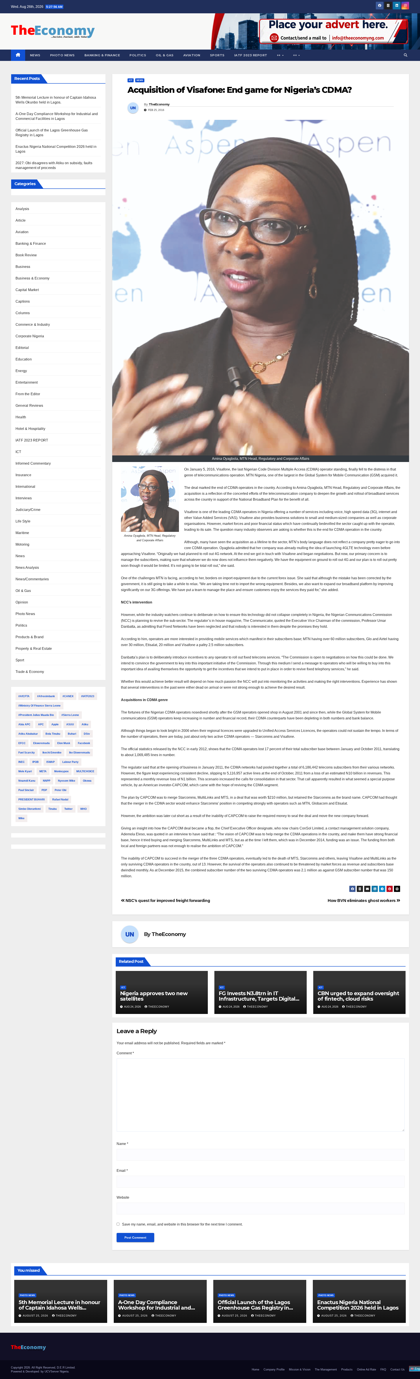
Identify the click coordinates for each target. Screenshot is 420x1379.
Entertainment (27, 382)
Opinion (22, 602)
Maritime (22, 533)
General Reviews (29, 405)
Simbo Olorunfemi (29, 808)
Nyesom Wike (66, 780)
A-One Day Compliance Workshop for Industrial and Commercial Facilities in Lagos (156, 1307)
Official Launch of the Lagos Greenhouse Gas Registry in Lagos (254, 1307)
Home (255, 1369)
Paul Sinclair (26, 790)
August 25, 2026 (36, 1315)
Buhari (72, 733)
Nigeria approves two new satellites (153, 996)
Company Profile (274, 1369)
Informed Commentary (33, 463)
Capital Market (27, 290)
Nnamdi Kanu (26, 780)
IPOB (35, 762)
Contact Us (397, 1369)
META (43, 771)
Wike (21, 818)
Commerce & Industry (33, 324)
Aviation (191, 55)
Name (122, 1144)
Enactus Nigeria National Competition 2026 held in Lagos (357, 1305)
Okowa (87, 780)
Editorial (22, 348)
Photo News (62, 55)
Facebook (84, 743)
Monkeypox (61, 771)
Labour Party (70, 762)
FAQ (383, 1369)
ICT (18, 452)
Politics (138, 55)
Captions (23, 301)
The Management (326, 1369)
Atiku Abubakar (28, 733)
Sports (217, 55)
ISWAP (50, 762)
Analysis (22, 209)
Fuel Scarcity (26, 752)
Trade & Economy (30, 672)
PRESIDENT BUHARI (31, 799)
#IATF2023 (87, 696)
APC (41, 724)
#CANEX (68, 696)
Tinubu (52, 808)
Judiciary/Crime (28, 510)
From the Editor (28, 394)
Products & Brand (30, 637)
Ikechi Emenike (51, 752)
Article (21, 220)
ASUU (70, 724)
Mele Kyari (25, 771)
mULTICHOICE (85, 771)
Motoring (23, 544)
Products (347, 1369)
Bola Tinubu (53, 733)
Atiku (85, 724)
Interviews (24, 498)
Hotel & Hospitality (30, 429)
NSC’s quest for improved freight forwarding (167, 900)
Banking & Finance (102, 55)
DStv (87, 733)
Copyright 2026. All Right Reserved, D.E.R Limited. (43, 1367)
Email (122, 1170)
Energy (21, 371)
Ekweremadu (41, 743)
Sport (20, 660)
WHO (83, 808)
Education (24, 359)
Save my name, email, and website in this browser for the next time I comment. (182, 1224)
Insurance (23, 475)
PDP (44, 790)
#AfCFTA (24, 696)
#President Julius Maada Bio (36, 715)
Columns (23, 313)
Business (23, 267)
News (35, 55)
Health (21, 417)
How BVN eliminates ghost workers (362, 900)
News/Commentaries (32, 579)
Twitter (68, 808)
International (25, 486)
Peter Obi (60, 790)
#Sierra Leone (70, 715)
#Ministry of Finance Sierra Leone (39, 705)
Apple (55, 724)
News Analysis (27, 567)
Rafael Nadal (60, 799)
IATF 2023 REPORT (250, 55)
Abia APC (24, 724)
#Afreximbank (46, 696)
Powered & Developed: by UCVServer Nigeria (39, 1371)
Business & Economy (33, 278)
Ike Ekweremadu (79, 752)
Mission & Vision (299, 1369)
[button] (405, 55)
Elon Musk (63, 743)
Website (123, 1197)
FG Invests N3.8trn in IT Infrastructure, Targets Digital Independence (257, 998)
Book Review (26, 255)
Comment (125, 1053)
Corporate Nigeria (30, 336)
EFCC (22, 743)
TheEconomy (159, 104)
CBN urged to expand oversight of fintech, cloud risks (358, 996)
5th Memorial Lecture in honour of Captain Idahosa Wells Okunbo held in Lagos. (59, 1307)
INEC (21, 762)
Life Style (23, 521)
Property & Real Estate (34, 648)
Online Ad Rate (366, 1369)
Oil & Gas (165, 55)
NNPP (46, 780)
